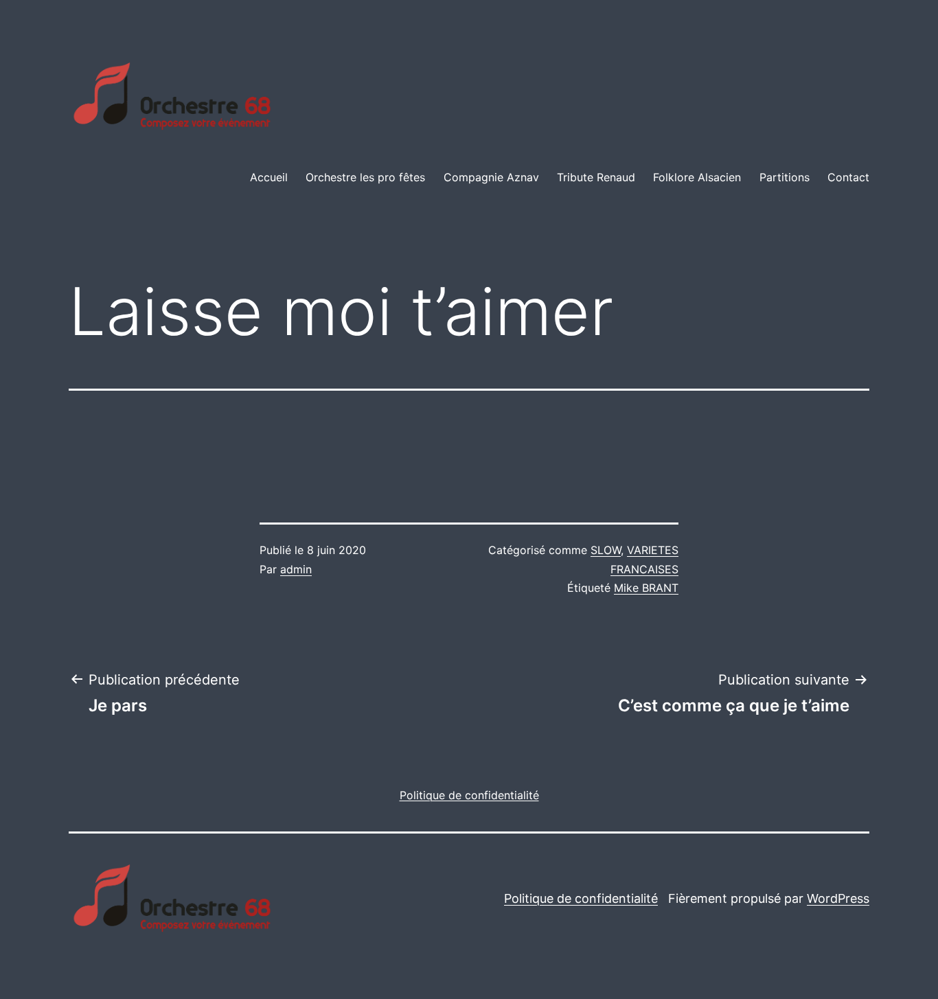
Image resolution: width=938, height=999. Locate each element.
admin (296, 569)
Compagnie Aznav (491, 177)
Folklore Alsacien (697, 177)
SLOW (606, 550)
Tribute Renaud (596, 177)
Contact (848, 177)
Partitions (784, 177)
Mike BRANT (646, 588)
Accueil (269, 177)
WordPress (838, 898)
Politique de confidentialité (581, 898)
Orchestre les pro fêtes (365, 177)
